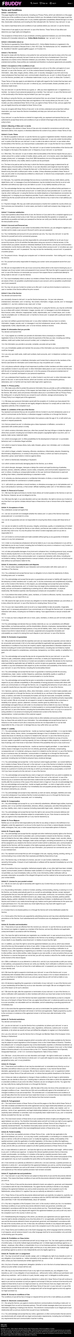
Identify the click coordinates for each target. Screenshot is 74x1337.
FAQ (29, 1328)
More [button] (69, 3)
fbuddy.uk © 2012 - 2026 (7, 1328)
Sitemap (21, 1328)
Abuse (16, 1328)
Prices (25, 1328)
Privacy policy (34, 1328)
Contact (52, 1328)
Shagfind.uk (4, 1326)
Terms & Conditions (44, 1328)
